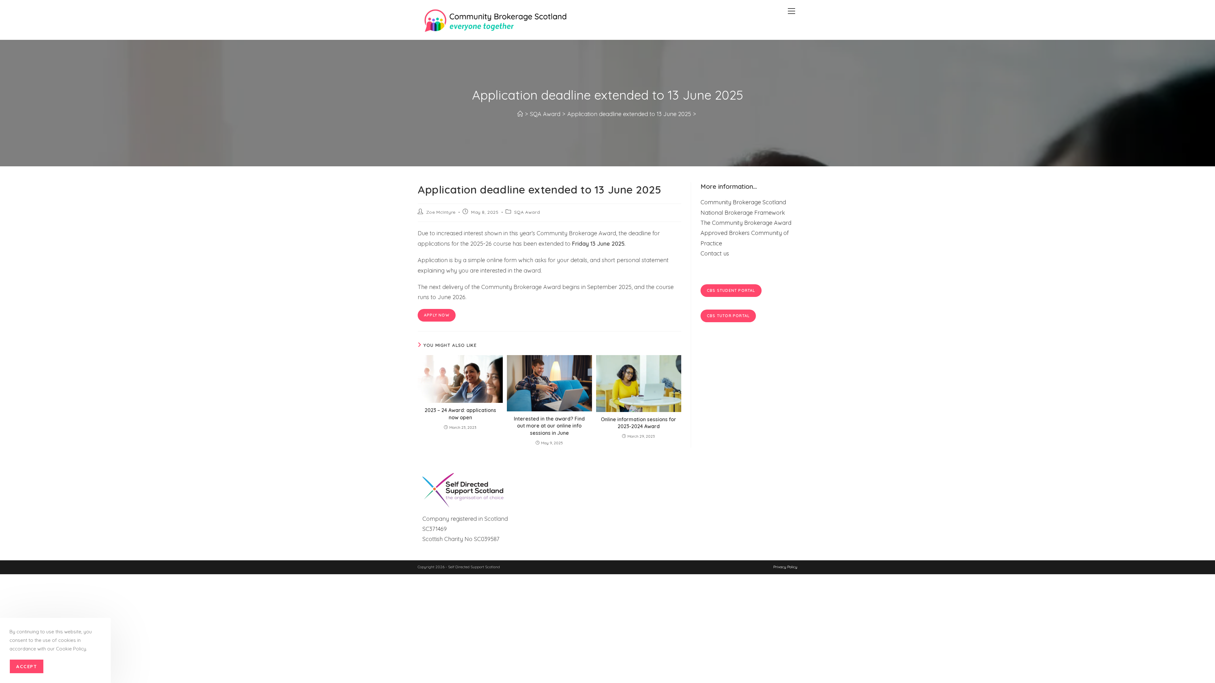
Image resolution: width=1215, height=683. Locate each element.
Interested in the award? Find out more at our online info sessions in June (549, 425)
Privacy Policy (785, 566)
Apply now (436, 315)
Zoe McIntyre (441, 212)
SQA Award (527, 212)
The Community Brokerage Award (746, 222)
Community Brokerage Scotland (743, 202)
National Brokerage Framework (743, 212)
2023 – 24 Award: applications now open (460, 413)
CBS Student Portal (731, 290)
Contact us (715, 253)
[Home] (520, 114)
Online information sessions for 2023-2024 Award (638, 422)
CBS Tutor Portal (728, 315)
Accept (26, 666)
